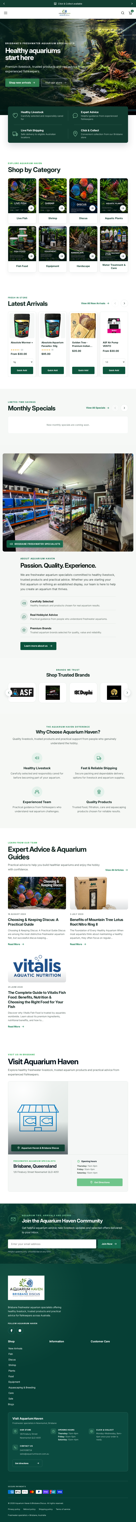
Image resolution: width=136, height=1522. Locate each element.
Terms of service (63, 1509)
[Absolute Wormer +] (22, 325)
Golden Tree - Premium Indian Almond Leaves (81, 346)
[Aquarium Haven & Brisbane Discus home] (64, 13)
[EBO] (114, 692)
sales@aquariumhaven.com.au (34, 1454)
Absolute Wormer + (22, 342)
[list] (68, 692)
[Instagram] (19, 1330)
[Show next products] (124, 303)
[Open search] (122, 13)
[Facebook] (11, 1330)
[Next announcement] (132, 3)
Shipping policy (46, 1509)
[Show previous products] (115, 303)
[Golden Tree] (83, 692)
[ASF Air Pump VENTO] (114, 325)
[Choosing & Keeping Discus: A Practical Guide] (37, 893)
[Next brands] (127, 692)
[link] (56, 83)
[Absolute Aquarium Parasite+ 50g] (53, 325)
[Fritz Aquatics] (22, 692)
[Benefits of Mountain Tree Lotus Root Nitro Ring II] (99, 893)
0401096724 (26, 1450)
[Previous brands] (8, 692)
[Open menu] (5, 13)
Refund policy (29, 1509)
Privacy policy (14, 1509)
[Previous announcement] (4, 3)
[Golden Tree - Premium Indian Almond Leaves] (83, 325)
